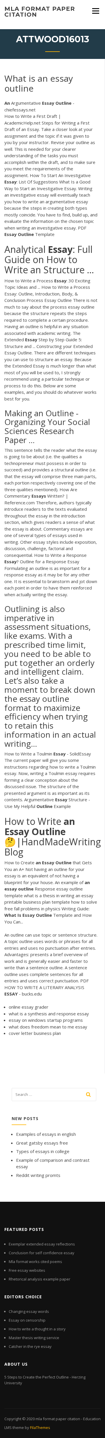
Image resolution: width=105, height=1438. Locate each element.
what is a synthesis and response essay (49, 1014)
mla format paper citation (39, 11)
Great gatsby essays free (42, 1143)
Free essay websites (27, 1270)
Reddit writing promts (38, 1175)
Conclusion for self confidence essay (41, 1252)
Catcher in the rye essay (30, 1346)
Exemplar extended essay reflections (42, 1244)
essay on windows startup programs (46, 1020)
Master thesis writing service (34, 1337)
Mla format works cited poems (35, 1261)
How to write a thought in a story (37, 1329)
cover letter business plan (35, 1033)
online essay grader (28, 1007)
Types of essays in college (42, 1151)
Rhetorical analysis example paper (39, 1279)
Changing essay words (29, 1311)
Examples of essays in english (46, 1134)
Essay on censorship (27, 1320)
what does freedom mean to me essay (48, 1027)
